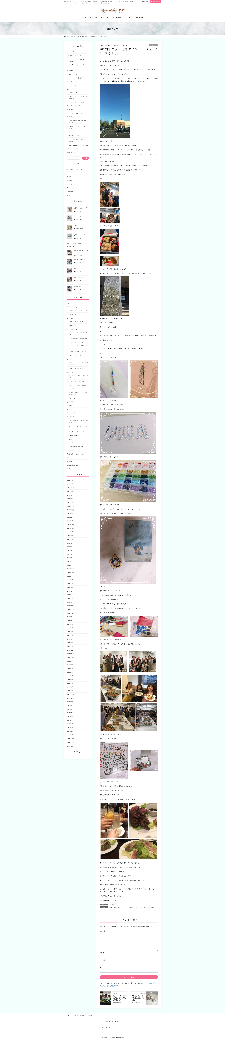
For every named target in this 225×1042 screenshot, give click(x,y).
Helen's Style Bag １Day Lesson (78, 310)
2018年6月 (70, 672)
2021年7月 (70, 539)
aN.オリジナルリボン (74, 135)
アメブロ (69, 184)
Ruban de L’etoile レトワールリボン (78, 145)
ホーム (67, 1015)
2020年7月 (70, 583)
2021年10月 (70, 528)
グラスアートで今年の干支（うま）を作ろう (81, 207)
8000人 (111, 907)
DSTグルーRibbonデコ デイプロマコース (78, 127)
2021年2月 (70, 558)
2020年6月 (70, 587)
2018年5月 (70, 676)
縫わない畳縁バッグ (72, 465)
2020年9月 (70, 576)
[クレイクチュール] (152, 998)
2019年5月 (70, 631)
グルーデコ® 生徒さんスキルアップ (78, 376)
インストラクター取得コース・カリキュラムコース (78, 60)
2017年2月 (70, 731)
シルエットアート (72, 81)
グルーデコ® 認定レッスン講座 (77, 385)
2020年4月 (70, 594)
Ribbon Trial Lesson (74, 132)
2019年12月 (70, 606)
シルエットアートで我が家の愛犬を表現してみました (119, 998)
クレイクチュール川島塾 (75, 355)
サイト (102, 967)
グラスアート (71, 70)
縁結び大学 (70, 461)
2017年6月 (70, 716)
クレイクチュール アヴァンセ (77, 102)
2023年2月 (70, 498)
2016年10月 (70, 746)
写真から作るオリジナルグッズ (75, 169)
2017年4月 (70, 724)
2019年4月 (70, 635)
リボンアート (71, 117)
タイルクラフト (71, 85)
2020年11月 (70, 569)
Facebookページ (71, 188)
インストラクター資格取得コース (77, 78)
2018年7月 (70, 668)
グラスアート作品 (78, 225)
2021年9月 (70, 532)
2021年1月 (70, 561)
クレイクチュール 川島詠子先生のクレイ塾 (138, 998)
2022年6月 (70, 513)
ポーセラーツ (153, 45)
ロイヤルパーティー (133, 907)
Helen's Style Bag (72, 307)
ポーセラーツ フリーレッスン (77, 432)
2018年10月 (70, 657)
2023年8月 (70, 491)
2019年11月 (70, 609)
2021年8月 (70, 535)
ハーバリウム (71, 409)
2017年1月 (70, 735)
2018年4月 (70, 679)
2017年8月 (70, 709)
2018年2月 (70, 687)
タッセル (69, 405)
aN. (68, 303)
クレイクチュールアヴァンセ (76, 342)
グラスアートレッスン (80, 277)
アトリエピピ (117, 907)
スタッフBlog (71, 398)
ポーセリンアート (73, 435)
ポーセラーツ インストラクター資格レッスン (78, 421)
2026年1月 (70, 480)
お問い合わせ (156, 1)
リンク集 (69, 180)
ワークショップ (71, 450)
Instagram (89, 1015)
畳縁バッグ (70, 109)
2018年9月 (70, 661)
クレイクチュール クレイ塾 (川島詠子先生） (77, 97)
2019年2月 (70, 642)
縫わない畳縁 (77, 286)
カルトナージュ (71, 325)
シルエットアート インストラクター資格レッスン (78, 393)
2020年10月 (70, 572)
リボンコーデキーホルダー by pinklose (77, 140)
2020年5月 (70, 591)
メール (103, 960)
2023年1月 (70, 502)
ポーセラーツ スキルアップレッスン (78, 427)
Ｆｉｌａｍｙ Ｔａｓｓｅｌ (75, 113)
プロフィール (71, 176)
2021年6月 (70, 543)
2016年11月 (70, 742)
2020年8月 (70, 580)
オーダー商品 (77, 216)
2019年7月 (70, 624)
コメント (103, 931)
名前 (102, 953)
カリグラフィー (71, 318)
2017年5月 (70, 720)
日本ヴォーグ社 (146, 907)
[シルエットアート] (105, 998)
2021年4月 (70, 550)
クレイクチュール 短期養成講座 (77, 338)
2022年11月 (70, 506)
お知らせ (69, 195)
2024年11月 (70, 487)
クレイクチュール (72, 92)
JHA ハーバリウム (72, 149)
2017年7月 (70, 713)
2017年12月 (70, 694)
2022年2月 (70, 517)
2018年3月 (70, 683)
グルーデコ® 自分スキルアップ (78, 381)
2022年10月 (70, 510)
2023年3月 (70, 495)
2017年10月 (70, 702)
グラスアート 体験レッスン (76, 368)
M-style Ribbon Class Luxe (75, 446)
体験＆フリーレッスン (74, 55)
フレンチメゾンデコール (74, 413)
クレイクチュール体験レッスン (77, 351)
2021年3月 (70, 554)
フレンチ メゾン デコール (75, 106)
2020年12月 (70, 565)
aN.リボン (71, 443)
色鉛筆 (69, 468)
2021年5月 (70, 547)
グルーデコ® (70, 89)
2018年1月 (70, 690)
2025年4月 (70, 484)
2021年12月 (70, 524)
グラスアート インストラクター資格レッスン (78, 363)
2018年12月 (70, 650)
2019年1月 (70, 646)
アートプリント (71, 314)
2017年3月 (70, 727)
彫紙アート (70, 457)
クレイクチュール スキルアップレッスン (78, 333)
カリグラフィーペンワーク (75, 321)
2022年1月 (70, 521)
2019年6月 (70, 628)
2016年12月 (70, 738)
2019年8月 (70, 620)
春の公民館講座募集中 (80, 259)
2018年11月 (70, 654)
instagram (70, 191)
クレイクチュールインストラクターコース (78, 347)
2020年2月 (70, 598)
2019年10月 (70, 613)
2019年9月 (70, 617)
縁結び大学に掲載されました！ (75, 243)
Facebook (81, 1015)
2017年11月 (70, 698)
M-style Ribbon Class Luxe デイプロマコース (77, 121)
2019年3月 (70, 639)
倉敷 (140, 907)
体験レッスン (71, 152)
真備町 (152, 907)
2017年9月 (70, 705)
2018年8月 (70, 665)
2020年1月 (70, 602)
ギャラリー (70, 173)
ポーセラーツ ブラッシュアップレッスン (78, 66)
